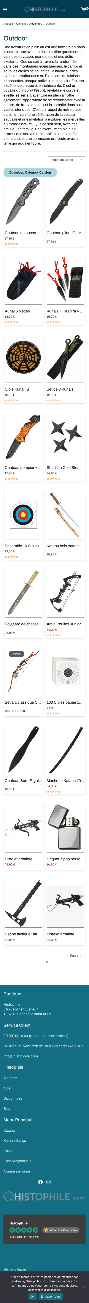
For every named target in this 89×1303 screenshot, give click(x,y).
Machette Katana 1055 (66, 781)
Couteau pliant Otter (64, 233)
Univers (21, 23)
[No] (83, 1287)
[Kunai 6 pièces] (23, 280)
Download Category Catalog (30, 172)
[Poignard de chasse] (23, 592)
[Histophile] (44, 9)
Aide (7, 1088)
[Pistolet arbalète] (23, 827)
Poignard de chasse (22, 624)
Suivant (75, 955)
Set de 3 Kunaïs (60, 389)
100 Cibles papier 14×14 (67, 702)
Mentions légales (14, 1269)
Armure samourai (16, 1171)
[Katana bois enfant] (65, 514)
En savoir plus (51, 1296)
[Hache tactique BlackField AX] (23, 902)
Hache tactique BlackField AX (30, 934)
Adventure (35, 23)
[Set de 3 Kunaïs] (65, 358)
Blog (7, 1108)
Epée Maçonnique (17, 1161)
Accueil (8, 23)
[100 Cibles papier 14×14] (65, 671)
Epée (7, 1151)
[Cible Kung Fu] (23, 358)
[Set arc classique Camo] (23, 671)
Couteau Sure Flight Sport (27, 781)
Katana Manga (14, 1140)
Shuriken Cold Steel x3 (66, 467)
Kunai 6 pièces (17, 311)
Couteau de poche (20, 233)
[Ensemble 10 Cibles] (23, 514)
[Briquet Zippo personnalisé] (65, 827)
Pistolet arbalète (18, 859)
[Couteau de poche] (23, 201)
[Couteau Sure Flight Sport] (23, 749)
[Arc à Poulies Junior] (65, 592)
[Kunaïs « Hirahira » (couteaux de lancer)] (65, 280)
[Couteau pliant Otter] (65, 201)
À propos (10, 1078)
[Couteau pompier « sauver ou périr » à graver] (23, 436)
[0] (83, 9)
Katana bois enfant (63, 546)
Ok (33, 1296)
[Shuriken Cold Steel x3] (65, 436)
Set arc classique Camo (25, 702)
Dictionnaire (12, 1098)
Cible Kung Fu (17, 389)
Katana (9, 1130)
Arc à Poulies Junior (64, 624)
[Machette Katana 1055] (65, 749)
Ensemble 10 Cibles (22, 546)
